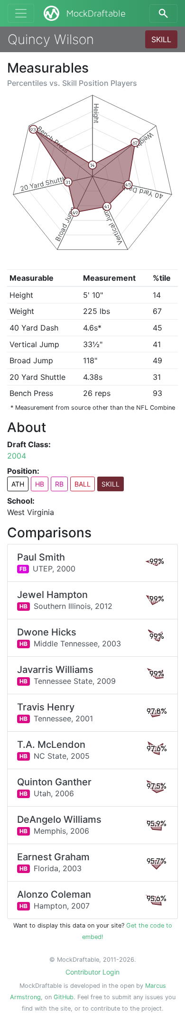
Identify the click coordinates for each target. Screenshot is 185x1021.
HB (39, 484)
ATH (17, 484)
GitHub (64, 997)
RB (59, 484)
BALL (82, 484)
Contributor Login (92, 972)
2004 (16, 455)
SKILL (161, 39)
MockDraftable (96, 13)
